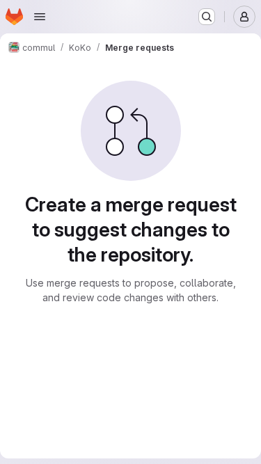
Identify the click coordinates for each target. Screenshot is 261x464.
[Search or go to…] (206, 16)
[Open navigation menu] (40, 17)
